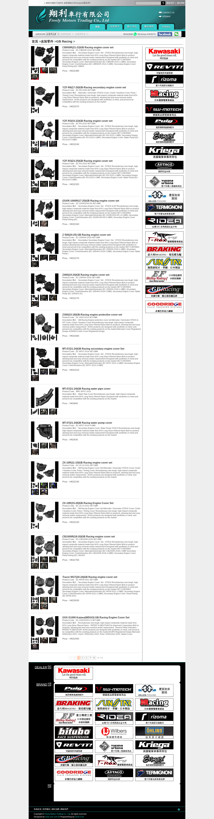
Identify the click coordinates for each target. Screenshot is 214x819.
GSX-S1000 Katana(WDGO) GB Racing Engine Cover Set (95, 617)
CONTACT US (168, 13)
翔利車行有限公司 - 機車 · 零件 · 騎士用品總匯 (62, 18)
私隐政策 (37, 809)
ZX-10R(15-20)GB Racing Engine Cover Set (87, 503)
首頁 (35, 41)
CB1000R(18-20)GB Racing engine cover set (88, 536)
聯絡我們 (170, 3)
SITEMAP (166, 16)
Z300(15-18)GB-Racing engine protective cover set (92, 314)
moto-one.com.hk (52, 817)
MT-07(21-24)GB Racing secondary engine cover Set (93, 348)
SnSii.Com (79, 817)
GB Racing (64, 41)
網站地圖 (55, 809)
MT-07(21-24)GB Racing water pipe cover (86, 388)
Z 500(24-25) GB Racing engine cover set (86, 234)
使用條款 (46, 809)
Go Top (179, 809)
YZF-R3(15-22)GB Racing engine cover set (87, 121)
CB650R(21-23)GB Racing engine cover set (87, 47)
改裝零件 (115, 27)
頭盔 (97, 27)
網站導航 (181, 3)
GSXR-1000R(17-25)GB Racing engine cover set (90, 200)
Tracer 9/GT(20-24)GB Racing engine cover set (89, 577)
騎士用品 (132, 27)
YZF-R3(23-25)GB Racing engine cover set (87, 161)
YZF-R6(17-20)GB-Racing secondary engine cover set (94, 87)
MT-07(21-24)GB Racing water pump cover (87, 422)
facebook (165, 34)
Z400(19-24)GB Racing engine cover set (85, 274)
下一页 (92, 658)
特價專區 (166, 27)
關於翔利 (149, 27)
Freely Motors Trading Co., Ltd (57, 814)
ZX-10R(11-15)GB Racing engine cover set (87, 462)
